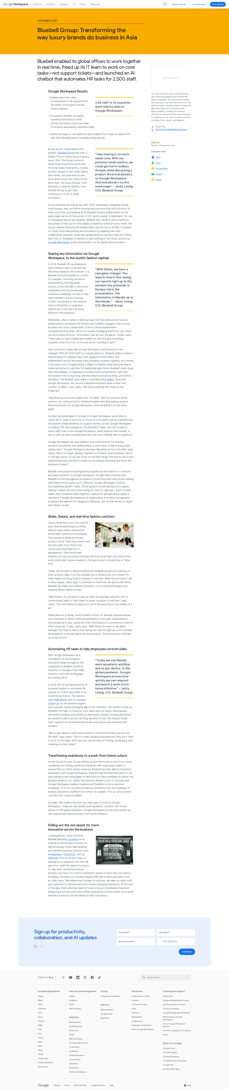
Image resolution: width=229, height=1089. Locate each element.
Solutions (37, 4)
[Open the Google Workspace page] (16, 4)
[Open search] (165, 4)
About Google (80, 1085)
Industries (64, 4)
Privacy (57, 1085)
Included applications (49, 991)
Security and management (82, 991)
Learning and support (174, 991)
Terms (67, 1085)
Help (111, 1085)
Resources (95, 4)
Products (51, 4)
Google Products (98, 1085)
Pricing (83, 4)
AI (74, 4)
